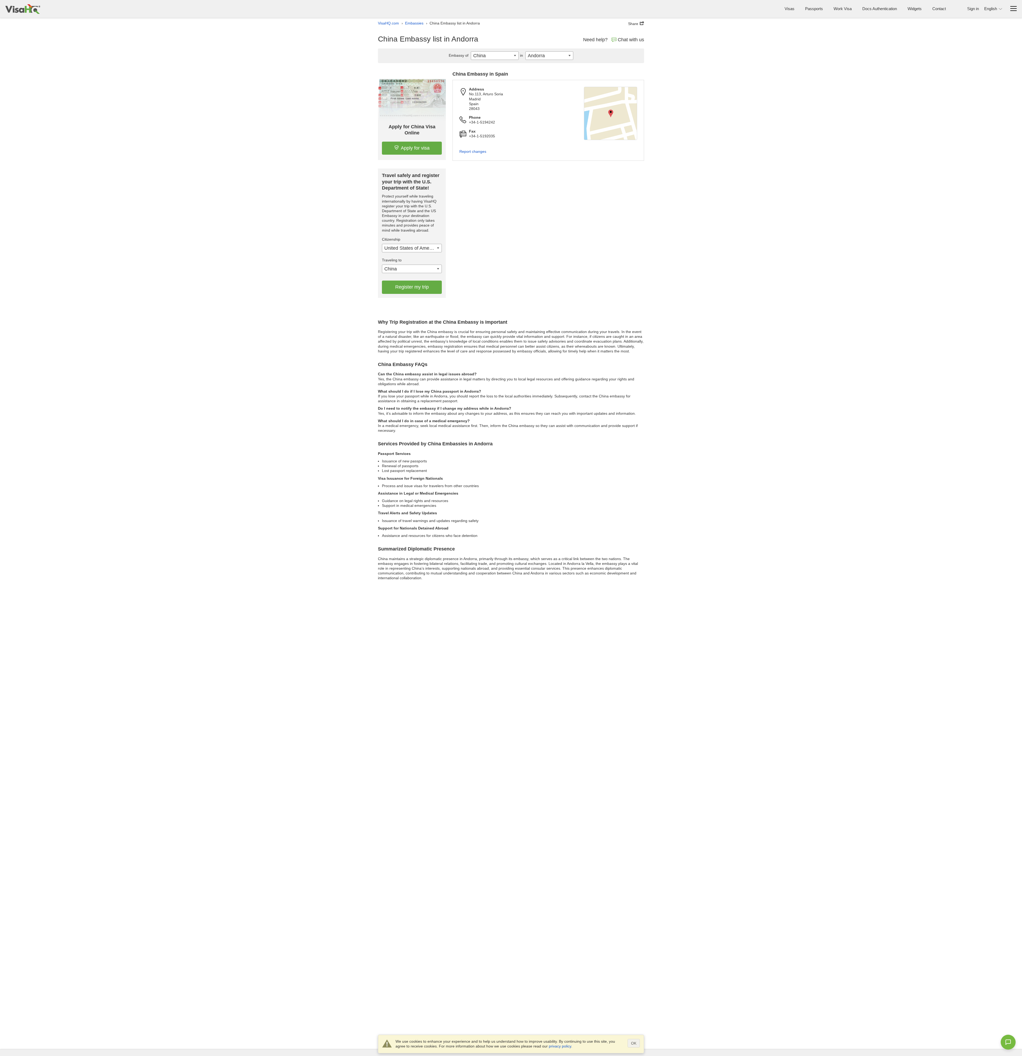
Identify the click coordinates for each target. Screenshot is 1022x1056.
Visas (789, 8)
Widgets (915, 8)
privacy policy (560, 1046)
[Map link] (610, 113)
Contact (939, 8)
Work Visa (843, 8)
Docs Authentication (879, 8)
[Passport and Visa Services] (22, 9)
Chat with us (631, 39)
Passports (814, 8)
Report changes (472, 151)
